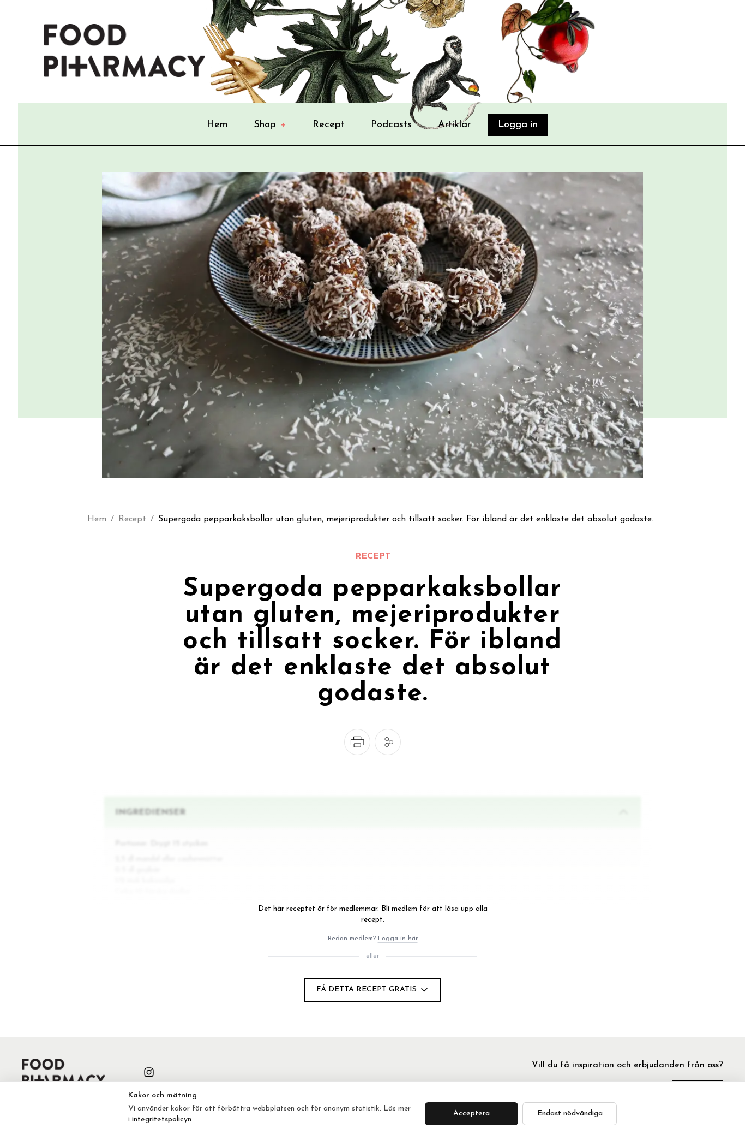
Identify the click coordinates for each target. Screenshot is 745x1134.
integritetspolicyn (161, 1119)
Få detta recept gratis (366, 989)
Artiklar (454, 125)
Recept (329, 125)
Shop (270, 125)
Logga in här (398, 938)
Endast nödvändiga (570, 1113)
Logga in (518, 125)
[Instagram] (149, 1072)
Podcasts (391, 125)
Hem (217, 125)
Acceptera (471, 1113)
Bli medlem (399, 909)
